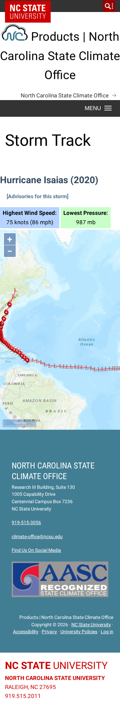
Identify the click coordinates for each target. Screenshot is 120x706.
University (56, 665)
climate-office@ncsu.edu (37, 536)
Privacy (49, 631)
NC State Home (30, 6)
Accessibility (25, 631)
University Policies (78, 631)
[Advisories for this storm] (37, 196)
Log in (107, 631)
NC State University (91, 624)
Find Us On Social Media (36, 550)
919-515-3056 (26, 522)
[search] (109, 6)
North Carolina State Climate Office (65, 95)
